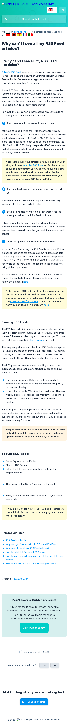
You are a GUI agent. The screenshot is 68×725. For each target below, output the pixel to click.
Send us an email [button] (36, 702)
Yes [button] (44, 665)
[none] (28, 4)
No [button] (54, 665)
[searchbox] (34, 19)
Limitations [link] (20, 31)
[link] (8, 34)
